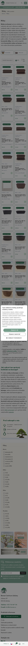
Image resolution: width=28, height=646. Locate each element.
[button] (14, 338)
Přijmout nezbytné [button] (14, 334)
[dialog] (14, 323)
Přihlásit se (6, 643)
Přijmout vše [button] (14, 330)
